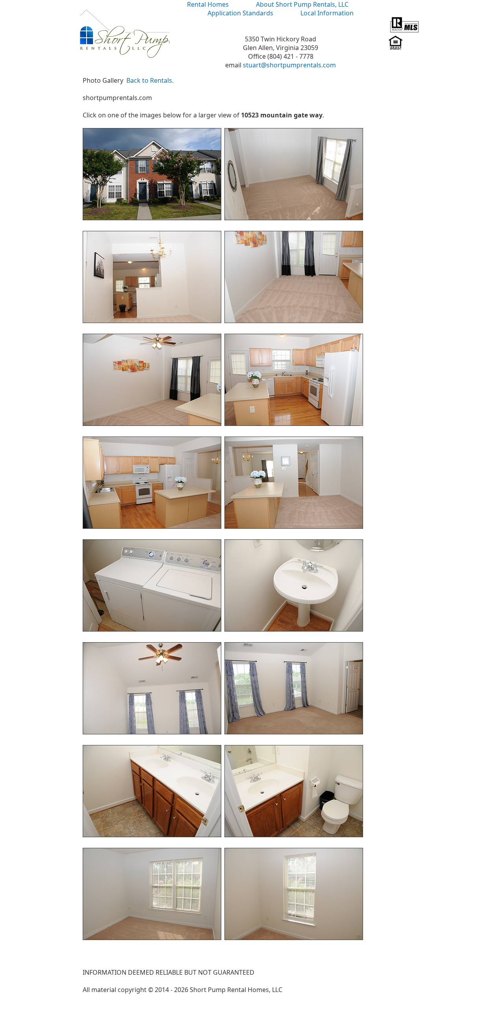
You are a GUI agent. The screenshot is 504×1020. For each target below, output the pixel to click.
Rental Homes (208, 4)
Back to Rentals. (150, 80)
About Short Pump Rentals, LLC (302, 4)
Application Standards (240, 13)
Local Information (327, 13)
